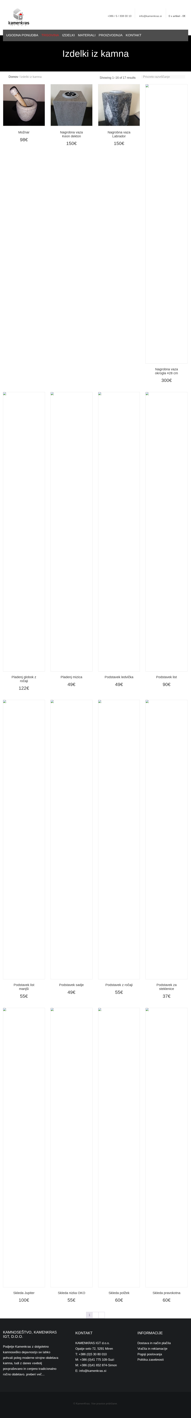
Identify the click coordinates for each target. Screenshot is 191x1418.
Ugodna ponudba (22, 35)
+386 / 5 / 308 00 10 (119, 16)
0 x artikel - (177, 16)
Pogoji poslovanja (149, 1354)
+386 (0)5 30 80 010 (93, 1354)
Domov (13, 76)
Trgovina (50, 35)
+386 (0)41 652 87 (92, 1365)
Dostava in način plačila (154, 1343)
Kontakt (133, 35)
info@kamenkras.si (150, 16)
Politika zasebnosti (150, 1359)
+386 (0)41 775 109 (93, 1359)
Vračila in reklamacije (152, 1348)
